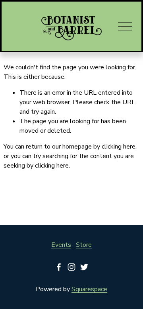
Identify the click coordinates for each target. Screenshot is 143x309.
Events (61, 244)
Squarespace (89, 289)
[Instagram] (71, 267)
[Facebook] (59, 267)
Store (84, 244)
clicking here (118, 146)
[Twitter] (84, 267)
